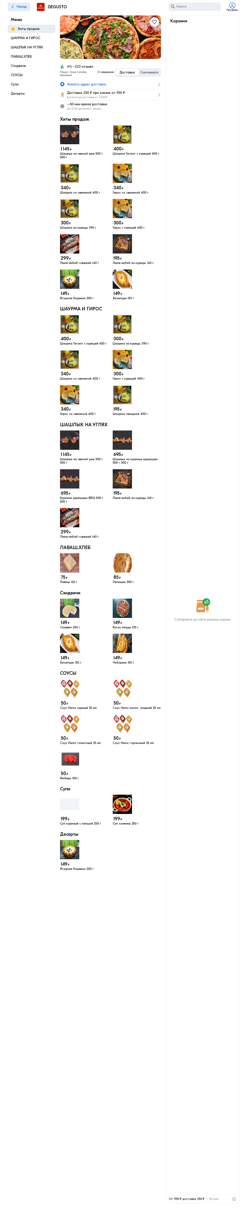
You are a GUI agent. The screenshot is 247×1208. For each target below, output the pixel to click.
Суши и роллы (78, 72)
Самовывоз (149, 72)
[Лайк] (154, 22)
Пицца (64, 72)
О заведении (106, 72)
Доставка (127, 72)
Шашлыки (66, 75)
